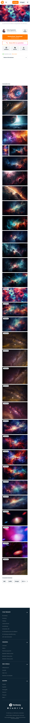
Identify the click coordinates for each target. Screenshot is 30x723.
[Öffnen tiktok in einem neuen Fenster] (16, 718)
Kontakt (4, 680)
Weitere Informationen (9, 57)
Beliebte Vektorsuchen (7, 664)
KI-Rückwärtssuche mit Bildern (9, 642)
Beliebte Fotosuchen (7, 666)
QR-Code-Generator (7, 647)
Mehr (3, 708)
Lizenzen (4, 656)
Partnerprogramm (6, 661)
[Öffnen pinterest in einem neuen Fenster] (14, 718)
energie (17, 591)
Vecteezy (4, 628)
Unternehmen (5, 634)
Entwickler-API (5, 639)
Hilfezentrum (5, 678)
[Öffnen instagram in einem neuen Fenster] (9, 718)
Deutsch (4, 702)
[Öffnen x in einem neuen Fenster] (19, 718)
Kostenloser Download (15, 37)
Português (4, 700)
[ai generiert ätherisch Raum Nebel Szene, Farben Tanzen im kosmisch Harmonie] (14, 137)
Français (4, 705)
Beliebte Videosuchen (7, 669)
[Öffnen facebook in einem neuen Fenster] (7, 718)
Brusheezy (4, 626)
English (4, 694)
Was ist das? (14, 54)
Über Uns (4, 683)
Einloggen (22, 2)
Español (4, 697)
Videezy (4, 631)
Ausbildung (5, 636)
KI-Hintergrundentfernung (8, 644)
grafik (10, 591)
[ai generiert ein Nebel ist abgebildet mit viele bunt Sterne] (14, 305)
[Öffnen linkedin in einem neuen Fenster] (12, 718)
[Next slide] (24, 592)
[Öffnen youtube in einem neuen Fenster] (21, 718)
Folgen (25, 31)
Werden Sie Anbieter (7, 686)
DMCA (3, 658)
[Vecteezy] (2, 2)
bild (4, 591)
